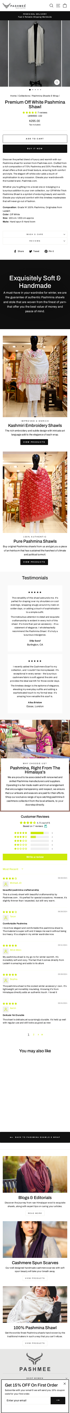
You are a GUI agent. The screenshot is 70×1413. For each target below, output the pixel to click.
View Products (34, 442)
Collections (24, 96)
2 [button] (33, 1034)
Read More (35, 1213)
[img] (10, 878)
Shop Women (35, 1378)
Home (13, 96)
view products (34, 562)
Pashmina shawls (26, 546)
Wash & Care (35, 234)
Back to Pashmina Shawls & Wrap (37, 1137)
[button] (30, 112)
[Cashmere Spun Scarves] (35, 1239)
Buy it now (35, 149)
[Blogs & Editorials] (35, 1174)
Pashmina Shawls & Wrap (45, 96)
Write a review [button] (35, 857)
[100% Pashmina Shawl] (35, 1304)
